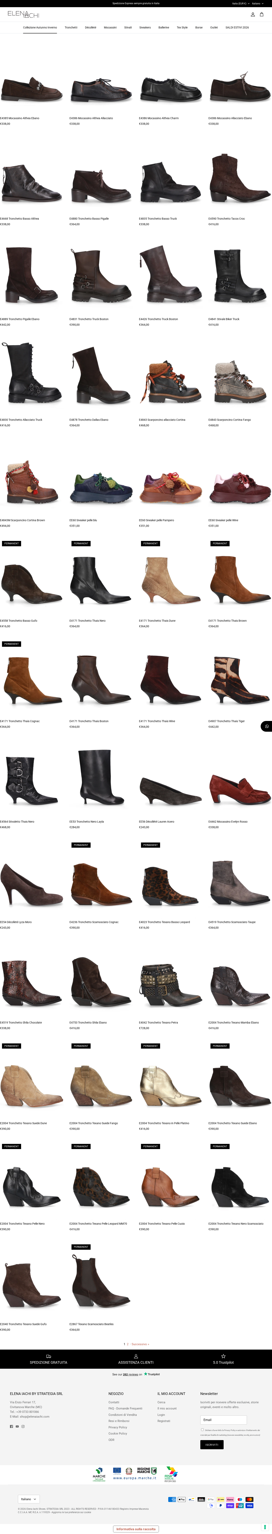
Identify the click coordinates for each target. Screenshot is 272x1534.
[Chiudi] (210, 713)
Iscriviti (100, 796)
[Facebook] (94, 808)
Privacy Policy (95, 781)
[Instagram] (106, 808)
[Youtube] (100, 808)
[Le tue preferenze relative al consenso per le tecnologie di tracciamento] (265, 1527)
